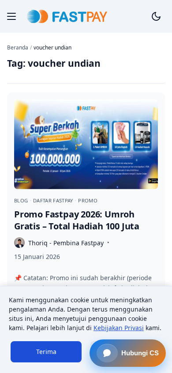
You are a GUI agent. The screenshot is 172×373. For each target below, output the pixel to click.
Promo (87, 200)
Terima (46, 351)
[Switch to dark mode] (156, 16)
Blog (22, 200)
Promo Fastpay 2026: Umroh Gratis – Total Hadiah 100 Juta (76, 220)
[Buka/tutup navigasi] (11, 16)
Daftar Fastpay (54, 200)
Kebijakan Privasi (118, 328)
